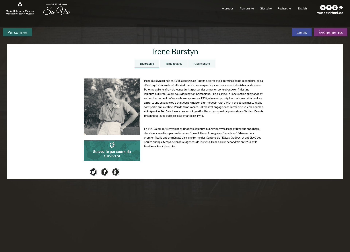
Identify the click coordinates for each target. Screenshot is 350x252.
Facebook (105, 172)
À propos (228, 8)
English (302, 8)
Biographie (147, 63)
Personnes (17, 32)
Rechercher (285, 8)
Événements (330, 32)
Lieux (301, 32)
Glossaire (266, 8)
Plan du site (247, 8)
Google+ (116, 172)
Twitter (93, 172)
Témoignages (173, 63)
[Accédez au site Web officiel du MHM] (20, 8)
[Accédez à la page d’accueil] (56, 9)
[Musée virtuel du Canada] (330, 9)
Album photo (202, 63)
